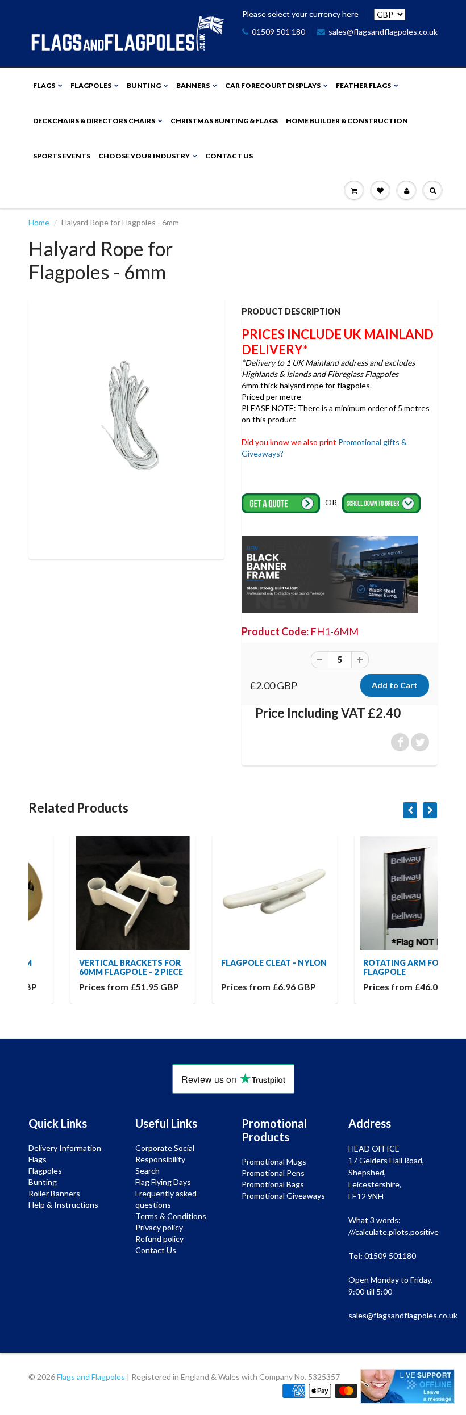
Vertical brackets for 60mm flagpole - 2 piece (91, 967)
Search (147, 1170)
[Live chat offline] (407, 1386)
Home (38, 222)
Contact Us (229, 156)
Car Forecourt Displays (273, 85)
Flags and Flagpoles (91, 1376)
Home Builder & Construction (347, 120)
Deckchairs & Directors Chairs (94, 120)
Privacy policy (159, 1227)
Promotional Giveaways (283, 1195)
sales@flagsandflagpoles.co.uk (383, 31)
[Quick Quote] (282, 502)
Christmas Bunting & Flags (224, 120)
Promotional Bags (273, 1184)
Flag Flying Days (163, 1182)
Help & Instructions (63, 1204)
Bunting (144, 85)
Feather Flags (363, 85)
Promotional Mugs (274, 1161)
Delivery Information (64, 1148)
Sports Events (61, 156)
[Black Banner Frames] (330, 574)
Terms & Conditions (170, 1216)
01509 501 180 (278, 31)
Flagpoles (90, 85)
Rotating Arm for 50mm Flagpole (376, 967)
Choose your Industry (144, 156)
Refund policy (159, 1239)
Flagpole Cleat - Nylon (233, 963)
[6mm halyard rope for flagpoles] (126, 427)
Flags (44, 85)
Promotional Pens (273, 1173)
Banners (193, 85)
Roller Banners (54, 1193)
